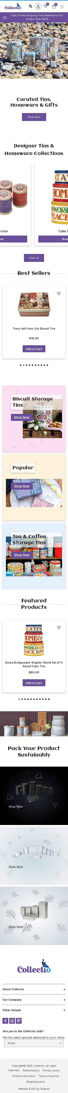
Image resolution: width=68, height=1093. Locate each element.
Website (23, 1088)
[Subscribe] (60, 1043)
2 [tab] (23, 365)
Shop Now (34, 117)
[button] (54, 6)
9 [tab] (44, 365)
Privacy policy (51, 1070)
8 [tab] (41, 365)
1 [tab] (20, 365)
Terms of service (49, 1076)
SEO (33, 1088)
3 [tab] (26, 365)
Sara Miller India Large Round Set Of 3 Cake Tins (34, 664)
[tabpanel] (34, 322)
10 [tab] (47, 365)
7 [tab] (38, 365)
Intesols (45, 1088)
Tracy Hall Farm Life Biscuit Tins (34, 328)
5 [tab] (32, 365)
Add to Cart (34, 348)
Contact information (23, 1076)
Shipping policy (35, 1081)
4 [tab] (29, 365)
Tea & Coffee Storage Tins (29, 539)
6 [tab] (35, 365)
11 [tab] (49, 699)
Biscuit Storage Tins (33, 402)
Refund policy (31, 1070)
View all (34, 257)
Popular (23, 467)
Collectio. (39, 1065)
